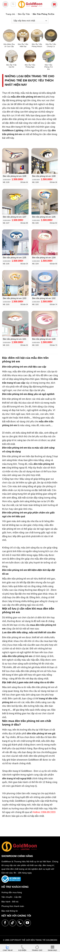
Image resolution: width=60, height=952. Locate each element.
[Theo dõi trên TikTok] (12, 922)
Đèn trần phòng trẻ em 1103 (14, 298)
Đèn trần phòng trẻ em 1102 (43, 298)
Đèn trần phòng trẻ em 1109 (14, 176)
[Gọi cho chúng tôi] (20, 922)
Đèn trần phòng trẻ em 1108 (43, 176)
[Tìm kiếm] (13, 4)
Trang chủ (10, 14)
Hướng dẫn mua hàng (11, 892)
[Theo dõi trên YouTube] (27, 922)
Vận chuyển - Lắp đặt (11, 897)
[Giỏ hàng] (54, 4)
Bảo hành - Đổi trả (9, 901)
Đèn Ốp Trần (24, 14)
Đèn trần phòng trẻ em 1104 (43, 257)
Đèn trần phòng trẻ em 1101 (14, 339)
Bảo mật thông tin (9, 911)
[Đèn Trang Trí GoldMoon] (30, 4)
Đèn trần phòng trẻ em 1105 (14, 257)
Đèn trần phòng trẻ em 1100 (43, 339)
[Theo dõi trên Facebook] (5, 922)
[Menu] (5, 4)
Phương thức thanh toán (12, 906)
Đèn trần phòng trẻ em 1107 (14, 217)
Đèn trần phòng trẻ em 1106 (43, 217)
